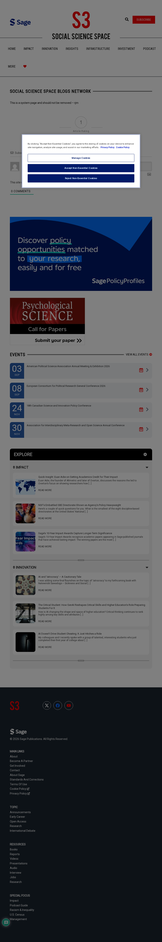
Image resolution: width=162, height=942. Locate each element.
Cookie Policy (122, 147)
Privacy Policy (108, 147)
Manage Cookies (81, 157)
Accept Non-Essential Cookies (81, 168)
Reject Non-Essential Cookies (81, 178)
